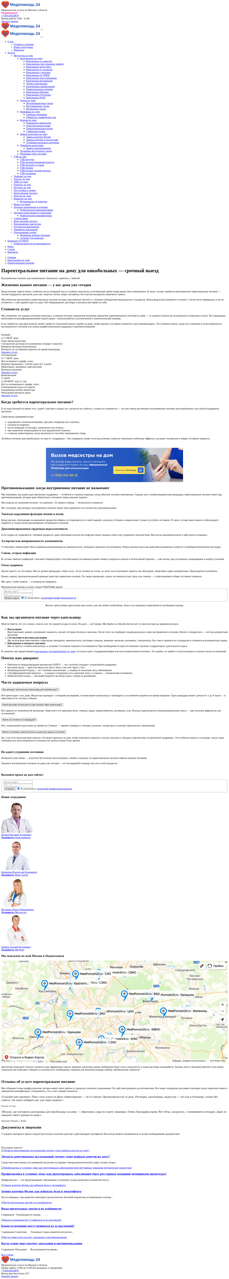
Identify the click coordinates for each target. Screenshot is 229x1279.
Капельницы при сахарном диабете (45, 64)
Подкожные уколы (36, 109)
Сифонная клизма (35, 131)
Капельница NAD (35, 97)
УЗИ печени (26, 168)
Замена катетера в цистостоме (42, 139)
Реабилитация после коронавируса (32, 243)
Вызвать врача (12, 598)
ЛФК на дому (21, 182)
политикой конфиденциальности (58, 598)
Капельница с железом (38, 72)
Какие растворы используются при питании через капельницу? (32, 705)
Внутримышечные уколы (39, 103)
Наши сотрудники (23, 47)
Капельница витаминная (39, 81)
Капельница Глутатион (38, 95)
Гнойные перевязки (36, 114)
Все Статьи (7, 1254)
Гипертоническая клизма (39, 128)
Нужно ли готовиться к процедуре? (19, 719)
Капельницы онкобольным (40, 86)
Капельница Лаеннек (37, 92)
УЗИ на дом (20, 156)
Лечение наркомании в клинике (31, 207)
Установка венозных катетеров (42, 142)
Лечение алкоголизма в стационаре (32, 212)
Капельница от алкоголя (39, 61)
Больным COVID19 (17, 240)
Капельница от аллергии (39, 69)
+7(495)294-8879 (10, 15)
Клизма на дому (28, 120)
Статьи (11, 249)
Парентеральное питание (39, 89)
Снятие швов (21, 218)
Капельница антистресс (38, 66)
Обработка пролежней (26, 229)
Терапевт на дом (22, 176)
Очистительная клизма (38, 125)
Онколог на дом (22, 184)
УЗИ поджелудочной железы (35, 170)
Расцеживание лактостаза (27, 224)
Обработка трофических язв (41, 117)
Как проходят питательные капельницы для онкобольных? (30, 689)
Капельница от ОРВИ (38, 75)
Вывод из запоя (22, 204)
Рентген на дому (22, 196)
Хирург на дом (22, 179)
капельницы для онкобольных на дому (55, 651)
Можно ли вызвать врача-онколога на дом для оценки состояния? (33, 732)
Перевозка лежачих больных (35, 235)
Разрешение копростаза (38, 123)
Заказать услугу (9, 352)
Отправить (10, 789)
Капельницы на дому (31, 58)
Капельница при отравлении (41, 78)
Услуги (11, 52)
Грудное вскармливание (26, 226)
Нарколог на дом (23, 198)
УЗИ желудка (27, 159)
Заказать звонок (9, 21)
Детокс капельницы (36, 83)
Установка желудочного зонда (36, 151)
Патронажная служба (25, 232)
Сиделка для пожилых (32, 238)
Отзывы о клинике (24, 44)
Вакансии (19, 50)
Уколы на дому (28, 100)
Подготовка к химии (25, 190)
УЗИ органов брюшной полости (37, 162)
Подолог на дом (22, 187)
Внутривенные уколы (37, 106)
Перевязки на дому (30, 111)
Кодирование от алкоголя (33, 201)
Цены (10, 246)
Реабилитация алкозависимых (36, 215)
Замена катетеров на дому (34, 134)
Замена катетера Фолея (38, 137)
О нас (10, 41)
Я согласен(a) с (50, 598)
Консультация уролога (25, 193)
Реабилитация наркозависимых (36, 210)
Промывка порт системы (33, 153)
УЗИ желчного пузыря (32, 165)
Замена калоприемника (38, 148)
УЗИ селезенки (28, 173)
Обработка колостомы (31, 145)
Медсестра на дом (23, 55)
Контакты (12, 252)
